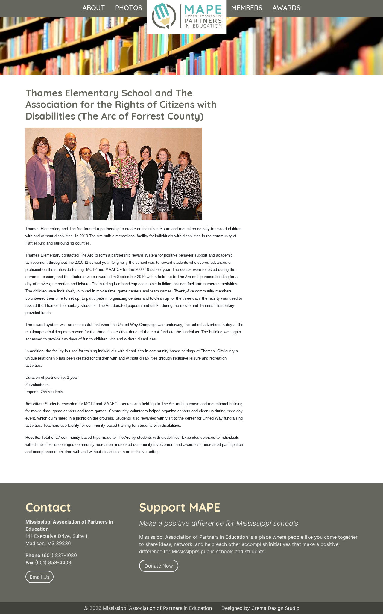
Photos (128, 8)
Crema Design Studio (275, 608)
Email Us (39, 577)
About (94, 8)
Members (246, 8)
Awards (286, 8)
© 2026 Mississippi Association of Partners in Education (147, 608)
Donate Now (159, 566)
